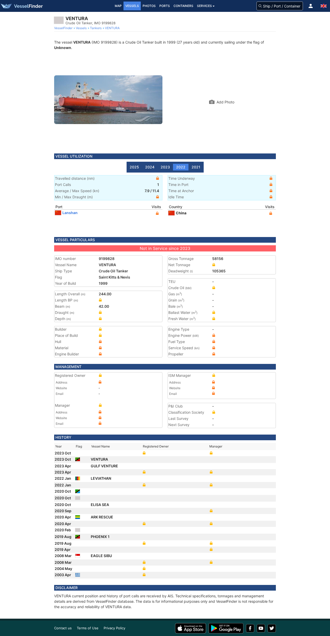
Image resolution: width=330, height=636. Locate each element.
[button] (310, 6)
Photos (149, 6)
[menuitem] (63, 28)
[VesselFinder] (21, 6)
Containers (183, 6)
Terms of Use (87, 628)
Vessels (132, 6)
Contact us (63, 628)
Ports (164, 6)
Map (118, 6)
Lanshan (70, 212)
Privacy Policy (114, 628)
